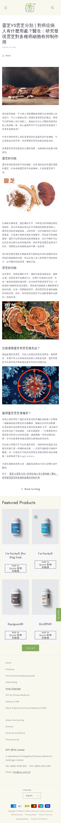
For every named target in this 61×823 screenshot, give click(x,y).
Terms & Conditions (15, 733)
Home (8, 663)
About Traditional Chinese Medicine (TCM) (26, 708)
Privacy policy (30, 815)
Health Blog (11, 682)
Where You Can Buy (15, 720)
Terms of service (45, 815)
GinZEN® (45, 624)
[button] (6, 8)
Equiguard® (15, 624)
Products (10, 669)
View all (30, 648)
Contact (9, 726)
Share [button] (8, 55)
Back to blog (32, 489)
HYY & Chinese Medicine (17, 695)
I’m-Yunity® (45, 554)
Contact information (39, 819)
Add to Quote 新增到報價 (16, 568)
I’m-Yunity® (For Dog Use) (15, 555)
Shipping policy (22, 819)
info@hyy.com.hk (21, 772)
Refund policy (17, 815)
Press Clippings (13, 688)
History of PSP (12, 701)
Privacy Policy (12, 739)
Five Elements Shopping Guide (20, 676)
